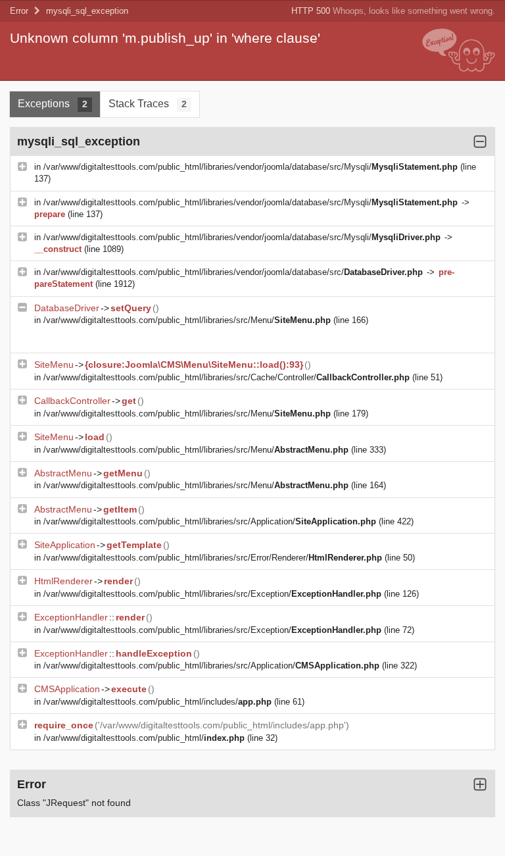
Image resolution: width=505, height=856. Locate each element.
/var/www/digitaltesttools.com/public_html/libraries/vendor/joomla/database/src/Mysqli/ (250, 167)
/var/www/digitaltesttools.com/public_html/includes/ (157, 702)
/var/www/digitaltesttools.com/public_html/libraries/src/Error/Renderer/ (212, 558)
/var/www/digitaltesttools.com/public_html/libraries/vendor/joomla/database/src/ (233, 272)
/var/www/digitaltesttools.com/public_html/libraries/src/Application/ (209, 521)
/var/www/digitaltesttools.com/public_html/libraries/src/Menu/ (187, 320)
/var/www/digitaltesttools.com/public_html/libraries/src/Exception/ (212, 594)
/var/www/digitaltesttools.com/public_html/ (144, 738)
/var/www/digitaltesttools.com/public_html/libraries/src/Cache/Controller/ (226, 377)
